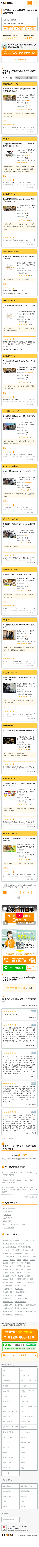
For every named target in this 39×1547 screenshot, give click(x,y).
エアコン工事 (24, 1411)
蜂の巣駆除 (6, 1386)
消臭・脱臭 (23, 1437)
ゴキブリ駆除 (6, 1391)
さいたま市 (20, 1244)
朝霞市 (12, 1273)
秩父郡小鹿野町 (8, 1292)
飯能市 (20, 1276)
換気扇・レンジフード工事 (10, 1411)
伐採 (21, 1370)
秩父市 (5, 1240)
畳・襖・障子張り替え (9, 1432)
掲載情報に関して (25, 1491)
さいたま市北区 (30, 1240)
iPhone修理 (6, 1473)
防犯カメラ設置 (7, 1463)
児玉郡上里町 (19, 1289)
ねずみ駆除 (23, 1396)
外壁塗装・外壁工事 (8, 1457)
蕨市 (31, 1279)
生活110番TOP (6, 1323)
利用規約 (5, 1506)
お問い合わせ (24, 1496)
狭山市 (13, 1276)
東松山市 (26, 1273)
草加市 (25, 1279)
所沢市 (33, 1257)
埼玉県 (22, 1323)
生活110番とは (7, 1486)
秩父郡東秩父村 (21, 1292)
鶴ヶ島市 (26, 1266)
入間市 (12, 1282)
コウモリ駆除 (6, 1401)
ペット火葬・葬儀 (25, 1442)
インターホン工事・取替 (27, 1416)
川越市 (5, 1253)
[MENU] (36, 3)
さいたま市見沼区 (9, 1247)
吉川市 (5, 1269)
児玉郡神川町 (19, 1295)
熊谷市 (32, 1250)
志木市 (5, 1273)
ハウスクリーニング (8, 1437)
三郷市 (27, 1263)
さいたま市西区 (8, 1244)
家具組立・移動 (7, 1468)
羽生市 (27, 1276)
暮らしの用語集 (7, 1491)
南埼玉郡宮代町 (20, 1302)
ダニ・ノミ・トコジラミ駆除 (28, 1381)
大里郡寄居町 (8, 1302)
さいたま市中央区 (24, 1247)
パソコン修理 (6, 1447)
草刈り (4, 1375)
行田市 (18, 1250)
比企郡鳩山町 (8, 1308)
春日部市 (6, 1276)
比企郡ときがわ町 (21, 1308)
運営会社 (22, 1506)
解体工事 (22, 1452)
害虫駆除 (15, 1323)
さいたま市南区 (8, 1257)
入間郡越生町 (19, 1311)
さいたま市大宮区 (16, 1240)
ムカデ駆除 (23, 1386)
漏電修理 (5, 1406)
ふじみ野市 (14, 1269)
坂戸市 (12, 1266)
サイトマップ (6, 1501)
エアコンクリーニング (9, 1442)
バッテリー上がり (25, 1432)
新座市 (19, 1260)
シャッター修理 (24, 1375)
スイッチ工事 (6, 1416)
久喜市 (32, 1260)
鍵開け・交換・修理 (8, 1422)
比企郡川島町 (8, 1305)
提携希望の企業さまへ (9, 1519)
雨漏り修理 (23, 1427)
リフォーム (23, 1457)
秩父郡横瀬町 (8, 1311)
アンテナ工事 (24, 1401)
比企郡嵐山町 (31, 1305)
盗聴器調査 (23, 1463)
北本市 (5, 1263)
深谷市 (12, 1279)
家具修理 (22, 1447)
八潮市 (12, 1263)
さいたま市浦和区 (22, 1257)
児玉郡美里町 (8, 1295)
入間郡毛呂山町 (20, 1286)
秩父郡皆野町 (31, 1311)
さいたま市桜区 (8, 1250)
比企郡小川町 (19, 1315)
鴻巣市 (5, 1279)
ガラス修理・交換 (25, 1422)
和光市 (29, 1269)
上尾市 (19, 1279)
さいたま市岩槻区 (16, 1253)
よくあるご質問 (7, 1496)
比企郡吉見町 (19, 1305)
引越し (22, 1468)
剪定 (4, 1370)
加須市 (12, 1260)
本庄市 (19, 1273)
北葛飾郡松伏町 (8, 1298)
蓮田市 (5, 1266)
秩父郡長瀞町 (8, 1315)
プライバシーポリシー (26, 1501)
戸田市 (5, 1282)
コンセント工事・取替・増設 (28, 1406)
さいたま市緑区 (30, 1253)
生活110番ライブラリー (26, 1486)
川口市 (25, 1250)
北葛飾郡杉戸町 (21, 1298)
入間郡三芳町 (8, 1286)
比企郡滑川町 (8, 1289)
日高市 (5, 1260)
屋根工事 (5, 1452)
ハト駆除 (5, 1396)
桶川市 (25, 1260)
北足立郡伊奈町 (29, 1282)
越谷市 (19, 1282)
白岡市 (22, 1269)
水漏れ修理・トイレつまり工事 (10, 1427)
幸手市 (19, 1266)
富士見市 (20, 1263)
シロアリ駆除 (6, 1381)
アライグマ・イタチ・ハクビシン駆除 (28, 1391)
